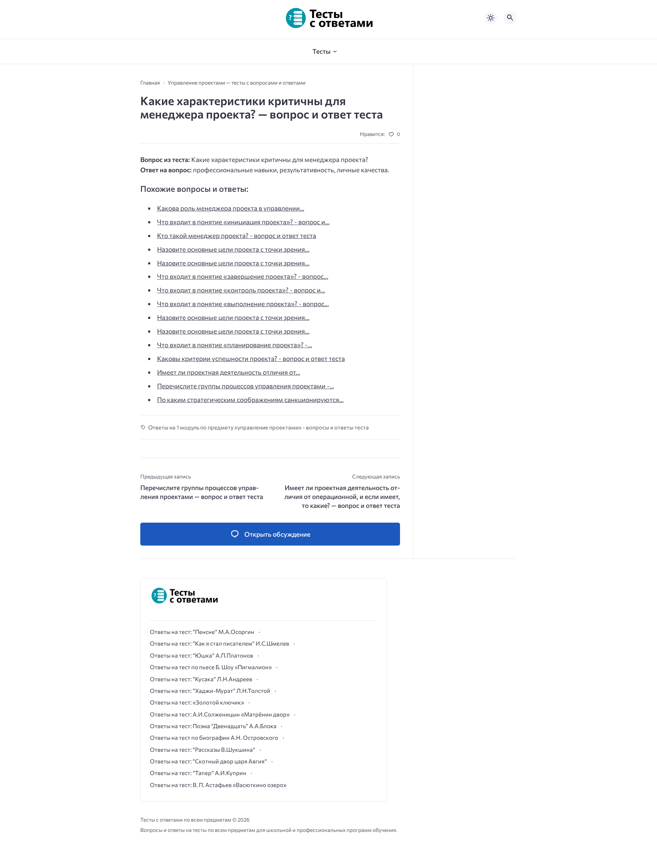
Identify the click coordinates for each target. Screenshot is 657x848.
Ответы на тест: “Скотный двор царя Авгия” (208, 761)
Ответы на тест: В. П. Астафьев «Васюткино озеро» (218, 784)
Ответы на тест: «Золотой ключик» (197, 702)
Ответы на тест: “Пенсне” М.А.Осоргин (202, 631)
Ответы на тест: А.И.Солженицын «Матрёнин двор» (219, 714)
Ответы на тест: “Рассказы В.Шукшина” (202, 749)
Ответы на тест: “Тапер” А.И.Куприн (198, 772)
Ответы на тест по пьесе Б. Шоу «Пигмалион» (211, 666)
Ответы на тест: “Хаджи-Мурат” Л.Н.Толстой (210, 690)
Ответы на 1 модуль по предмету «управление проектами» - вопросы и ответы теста (258, 427)
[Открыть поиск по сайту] (510, 17)
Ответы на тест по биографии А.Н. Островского (214, 737)
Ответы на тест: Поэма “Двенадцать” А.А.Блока (213, 725)
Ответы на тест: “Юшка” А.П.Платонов (201, 655)
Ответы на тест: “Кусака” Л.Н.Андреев (201, 678)
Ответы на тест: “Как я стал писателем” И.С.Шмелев (219, 643)
